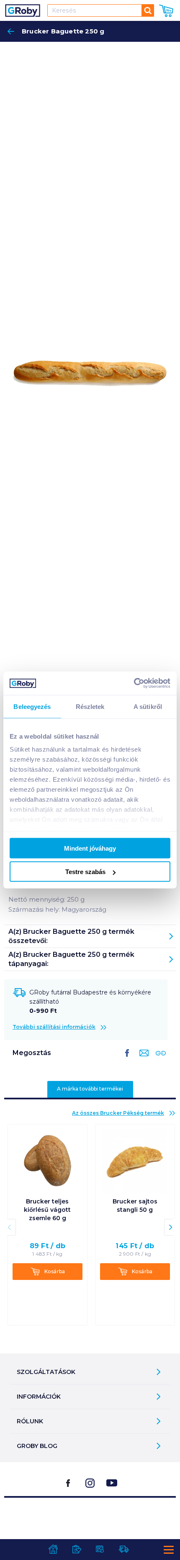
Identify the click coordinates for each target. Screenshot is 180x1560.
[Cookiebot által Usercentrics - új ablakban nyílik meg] (133, 683)
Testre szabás (85, 871)
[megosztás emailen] (142, 1059)
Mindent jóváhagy (90, 847)
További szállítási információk (54, 1027)
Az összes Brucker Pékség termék (118, 1113)
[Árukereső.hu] (90, 1519)
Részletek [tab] (90, 706)
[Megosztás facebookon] (127, 1059)
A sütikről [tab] (148, 706)
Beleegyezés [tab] (32, 706)
